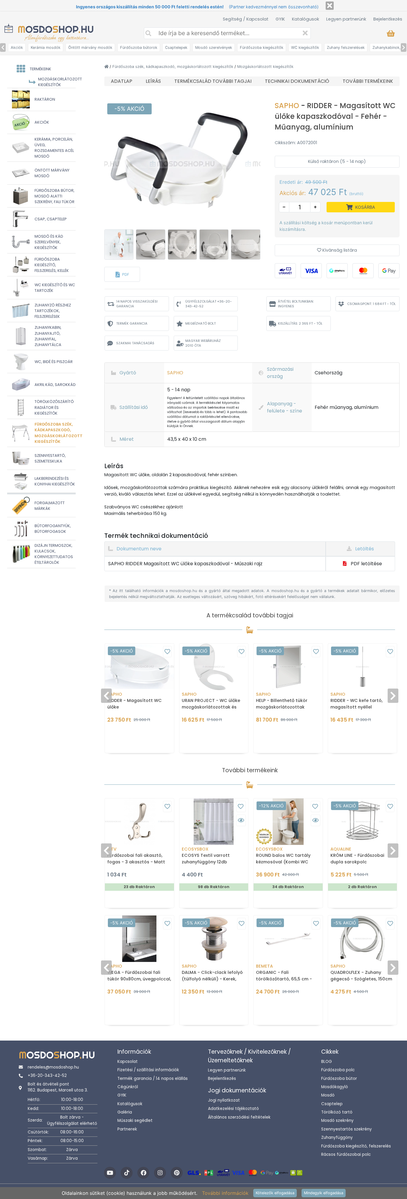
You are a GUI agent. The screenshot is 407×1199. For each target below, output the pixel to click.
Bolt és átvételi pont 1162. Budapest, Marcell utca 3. (58, 1087)
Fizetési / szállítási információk (148, 1070)
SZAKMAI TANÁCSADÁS (135, 343)
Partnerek (127, 1129)
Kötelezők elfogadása (275, 1193)
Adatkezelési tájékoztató (233, 1108)
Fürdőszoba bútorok (138, 47)
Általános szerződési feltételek (239, 1117)
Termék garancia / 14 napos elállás (152, 1078)
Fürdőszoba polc (338, 1070)
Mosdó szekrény (337, 1120)
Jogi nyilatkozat (224, 1100)
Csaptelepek (176, 47)
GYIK (280, 19)
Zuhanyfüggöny (337, 1137)
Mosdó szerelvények (213, 47)
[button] (122, 274)
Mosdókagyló (334, 1087)
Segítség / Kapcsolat (245, 19)
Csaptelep (332, 1104)
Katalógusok (305, 19)
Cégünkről (127, 1087)
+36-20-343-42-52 (47, 1075)
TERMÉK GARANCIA (131, 323)
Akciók (17, 47)
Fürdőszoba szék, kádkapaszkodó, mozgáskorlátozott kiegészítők (173, 66)
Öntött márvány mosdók (90, 47)
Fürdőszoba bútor (339, 1078)
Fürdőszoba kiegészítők (261, 47)
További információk (225, 1193)
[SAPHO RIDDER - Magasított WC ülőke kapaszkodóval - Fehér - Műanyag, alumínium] (182, 163)
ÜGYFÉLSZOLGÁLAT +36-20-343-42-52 (208, 304)
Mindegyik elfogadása (323, 1193)
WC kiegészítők (305, 47)
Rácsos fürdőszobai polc (346, 1154)
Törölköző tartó (336, 1112)
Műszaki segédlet (135, 1120)
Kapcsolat (127, 1061)
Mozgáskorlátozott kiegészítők (265, 66)
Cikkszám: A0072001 (296, 143)
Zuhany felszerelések (346, 47)
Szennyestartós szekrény (346, 1129)
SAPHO (288, 105)
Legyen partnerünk (346, 19)
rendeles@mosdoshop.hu (53, 1067)
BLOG (326, 1061)
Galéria (124, 1112)
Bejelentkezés (387, 19)
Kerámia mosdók (45, 47)
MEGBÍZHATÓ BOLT (200, 323)
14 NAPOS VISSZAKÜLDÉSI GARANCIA (137, 304)
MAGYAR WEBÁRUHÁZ (203, 343)
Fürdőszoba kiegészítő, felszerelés (356, 1146)
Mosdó (328, 1095)
